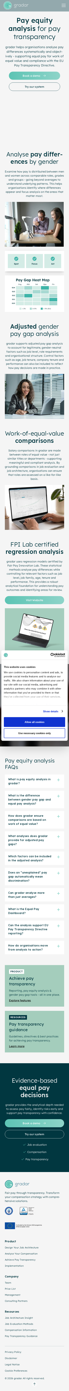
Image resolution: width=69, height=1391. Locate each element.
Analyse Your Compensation (21, 1253)
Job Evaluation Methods (19, 1323)
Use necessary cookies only (34, 733)
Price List (10, 1288)
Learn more (16, 1046)
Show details (50, 711)
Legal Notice (12, 1364)
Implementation (14, 1265)
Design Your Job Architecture (22, 1247)
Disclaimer (11, 1358)
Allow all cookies (34, 722)
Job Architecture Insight (19, 1317)
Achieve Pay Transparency (20, 1259)
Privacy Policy (13, 1351)
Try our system (34, 86)
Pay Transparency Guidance (21, 1336)
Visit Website (34, 600)
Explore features (20, 1000)
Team (8, 1282)
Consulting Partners (16, 1300)
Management (12, 1294)
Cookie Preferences (16, 1370)
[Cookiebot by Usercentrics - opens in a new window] (50, 655)
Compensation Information (21, 1330)
